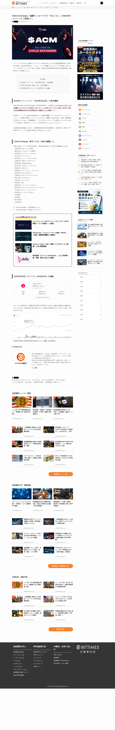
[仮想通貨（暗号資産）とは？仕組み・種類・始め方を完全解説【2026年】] (90, 214)
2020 (81, 305)
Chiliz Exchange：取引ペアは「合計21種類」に (35, 85)
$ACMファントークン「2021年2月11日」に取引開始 (37, 82)
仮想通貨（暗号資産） (39, 382)
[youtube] (36, 368)
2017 (81, 319)
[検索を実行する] (101, 3)
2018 (81, 314)
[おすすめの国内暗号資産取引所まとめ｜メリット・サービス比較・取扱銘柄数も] (90, 99)
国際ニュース (57, 382)
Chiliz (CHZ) (37, 283)
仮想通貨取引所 (49, 382)
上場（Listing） (28, 382)
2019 (81, 310)
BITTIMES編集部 (21, 363)
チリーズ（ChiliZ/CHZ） (18, 382)
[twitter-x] (33, 368)
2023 (81, 291)
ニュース (16, 21)
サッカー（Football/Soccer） (48, 380)
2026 (81, 277)
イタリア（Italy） (36, 380)
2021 (81, 300)
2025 (81, 281)
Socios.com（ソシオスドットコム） (22, 380)
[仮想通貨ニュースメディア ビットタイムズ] (19, 3)
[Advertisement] (90, 25)
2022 (81, 296)
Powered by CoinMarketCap (42, 297)
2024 (81, 286)
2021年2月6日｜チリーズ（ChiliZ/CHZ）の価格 (35, 88)
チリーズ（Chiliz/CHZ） (20, 63)
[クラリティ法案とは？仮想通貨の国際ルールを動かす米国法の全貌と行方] (90, 72)
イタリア (36, 66)
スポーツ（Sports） (60, 380)
